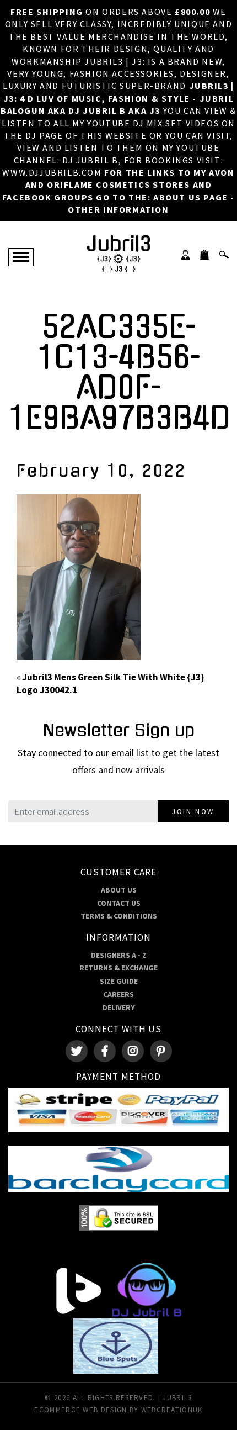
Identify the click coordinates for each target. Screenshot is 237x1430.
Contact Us (119, 903)
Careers (118, 994)
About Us (119, 890)
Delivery (119, 1007)
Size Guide (119, 981)
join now (193, 811)
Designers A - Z (119, 955)
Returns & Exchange (118, 968)
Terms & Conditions (118, 916)
